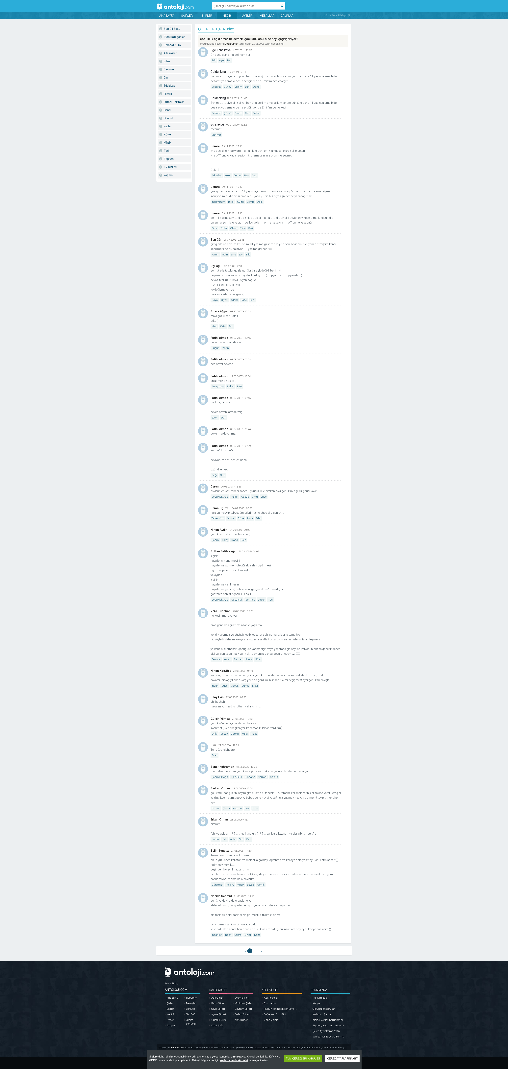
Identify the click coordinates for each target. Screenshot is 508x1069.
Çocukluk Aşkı (220, 496)
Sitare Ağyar (219, 311)
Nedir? (170, 1014)
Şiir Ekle (190, 1008)
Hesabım (191, 997)
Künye (316, 1003)
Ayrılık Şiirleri (218, 1014)
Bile (248, 254)
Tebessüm (218, 518)
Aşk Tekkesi (271, 997)
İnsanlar (217, 934)
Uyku (255, 496)
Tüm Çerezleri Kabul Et (303, 1058)
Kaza (257, 934)
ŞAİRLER (187, 15)
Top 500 (190, 1014)
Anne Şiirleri (241, 1019)
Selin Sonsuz (220, 850)
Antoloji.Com (177, 1047)
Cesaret (216, 86)
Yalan (234, 496)
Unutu (215, 839)
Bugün (215, 347)
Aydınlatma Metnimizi (234, 1060)
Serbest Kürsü (173, 45)
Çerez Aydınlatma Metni (326, 1031)
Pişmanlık (270, 1003)
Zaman (238, 659)
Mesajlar (191, 1003)
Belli (214, 60)
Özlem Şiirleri (242, 1014)
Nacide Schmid (221, 896)
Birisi (231, 201)
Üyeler (170, 1019)
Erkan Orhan (231, 43)
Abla (233, 839)
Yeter (228, 175)
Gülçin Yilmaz (220, 719)
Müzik (167, 142)
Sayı (247, 808)
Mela (255, 808)
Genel (167, 110)
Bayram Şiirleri (243, 1008)
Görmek (250, 599)
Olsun (234, 228)
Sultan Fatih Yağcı (223, 551)
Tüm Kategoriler (174, 37)
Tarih (167, 151)
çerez (215, 1056)
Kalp (224, 839)
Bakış (230, 386)
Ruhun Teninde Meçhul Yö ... (280, 1008)
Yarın (225, 347)
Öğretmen (217, 884)
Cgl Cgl (215, 266)
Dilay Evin (217, 697)
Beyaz (250, 884)
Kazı (248, 839)
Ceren (215, 486)
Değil (214, 475)
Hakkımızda (320, 997)
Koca (254, 733)
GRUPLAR (287, 15)
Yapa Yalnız (271, 1019)
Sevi (254, 175)
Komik (261, 884)
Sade (244, 299)
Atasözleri (170, 53)
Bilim (167, 61)
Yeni (270, 599)
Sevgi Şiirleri (218, 1008)
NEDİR (227, 15)
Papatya (250, 776)
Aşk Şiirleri (217, 997)
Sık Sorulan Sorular (324, 1008)
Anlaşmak (218, 386)
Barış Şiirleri (218, 1003)
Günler (231, 518)
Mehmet (216, 134)
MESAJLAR (267, 15)
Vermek (262, 776)
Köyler (168, 134)
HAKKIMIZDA (319, 990)
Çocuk (245, 496)
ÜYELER (247, 15)
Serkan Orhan (220, 788)
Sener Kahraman (222, 767)
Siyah (224, 299)
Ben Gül (216, 239)
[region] (254, 1059)
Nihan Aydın (219, 530)
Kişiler (167, 126)
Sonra (248, 659)
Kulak (245, 733)
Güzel (240, 201)
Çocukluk (236, 599)
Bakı (239, 386)
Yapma (237, 808)
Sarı (231, 326)
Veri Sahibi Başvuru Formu (328, 1036)
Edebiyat (169, 85)
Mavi (214, 326)
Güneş (245, 685)
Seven (215, 417)
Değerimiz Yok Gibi (275, 1014)
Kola (243, 539)
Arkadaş (217, 175)
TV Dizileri (170, 167)
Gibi (241, 839)
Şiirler (170, 1003)
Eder (258, 518)
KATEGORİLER (218, 990)
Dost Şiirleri (217, 1025)
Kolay (225, 539)
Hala (250, 518)
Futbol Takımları (174, 102)
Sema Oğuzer (220, 508)
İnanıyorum (218, 201)
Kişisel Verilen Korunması (328, 1019)
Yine (243, 228)
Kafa (223, 326)
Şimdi (226, 808)
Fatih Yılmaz (219, 338)
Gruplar (171, 1025)
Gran (214, 755)
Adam (234, 299)
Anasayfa (172, 997)
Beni (247, 86)
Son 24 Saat (172, 29)
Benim (238, 86)
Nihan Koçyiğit (221, 671)
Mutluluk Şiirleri (244, 1003)
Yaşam (168, 175)
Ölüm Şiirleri (242, 997)
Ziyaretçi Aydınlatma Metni (328, 1025)
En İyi (214, 733)
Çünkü (228, 86)
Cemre (215, 146)
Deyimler (169, 69)
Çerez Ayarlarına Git (342, 1058)
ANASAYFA (166, 15)
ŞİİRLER (207, 15)
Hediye (230, 884)
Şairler (170, 1008)
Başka (235, 733)
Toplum (169, 159)
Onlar (223, 228)
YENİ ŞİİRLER (270, 990)
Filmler (168, 94)
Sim (213, 745)
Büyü (258, 659)
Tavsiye (216, 808)
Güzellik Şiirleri (219, 1019)
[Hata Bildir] (171, 983)
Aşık (221, 60)
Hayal (215, 299)
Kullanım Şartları (322, 1014)
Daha (256, 86)
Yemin (215, 254)
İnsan (227, 659)
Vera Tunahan (221, 611)
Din (166, 77)
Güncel (168, 118)
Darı (223, 417)
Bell (229, 60)
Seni (222, 475)
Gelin (225, 254)
